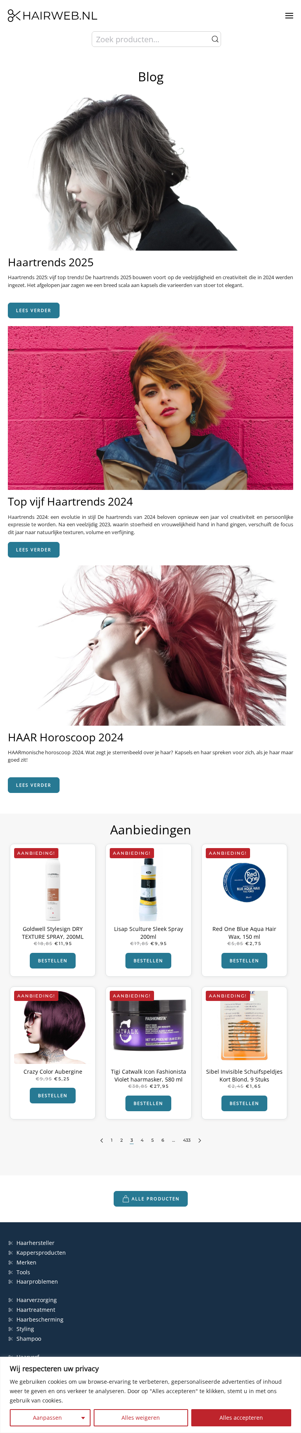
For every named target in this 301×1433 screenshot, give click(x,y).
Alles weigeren (140, 1417)
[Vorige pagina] (102, 1140)
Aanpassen (47, 1417)
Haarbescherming (39, 1319)
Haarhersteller (35, 1242)
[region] (150, 1395)
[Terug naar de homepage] (52, 15)
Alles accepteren (241, 1417)
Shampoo (28, 1338)
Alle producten (156, 1199)
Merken (26, 1262)
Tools (23, 1272)
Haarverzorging (36, 1300)
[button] (289, 15)
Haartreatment (35, 1309)
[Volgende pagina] (200, 1140)
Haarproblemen (37, 1281)
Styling (25, 1329)
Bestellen (52, 960)
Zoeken (215, 39)
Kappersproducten (41, 1252)
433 (186, 1140)
